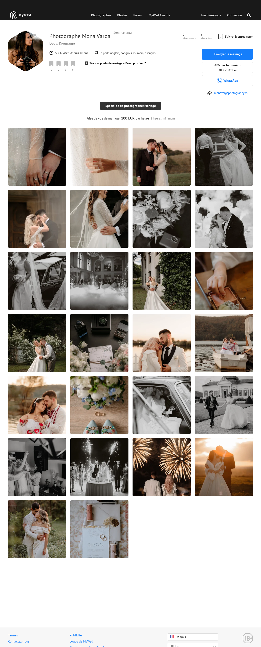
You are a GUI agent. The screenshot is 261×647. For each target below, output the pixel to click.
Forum (138, 15)
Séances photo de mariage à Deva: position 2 (118, 63)
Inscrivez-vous (211, 15)
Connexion (234, 15)
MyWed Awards (159, 15)
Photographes (101, 15)
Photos (122, 15)
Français (181, 637)
